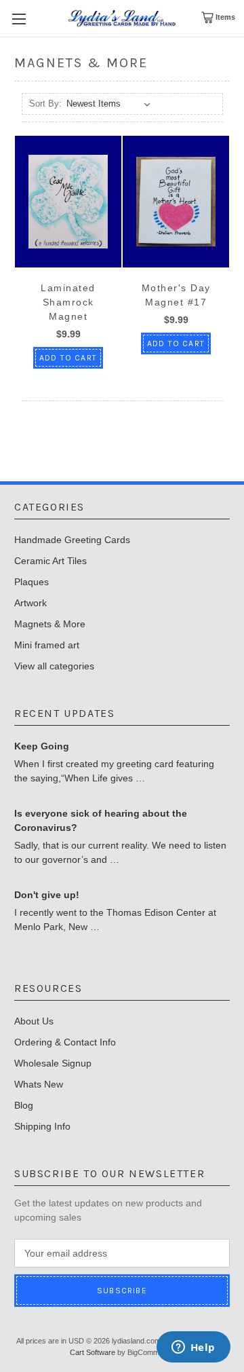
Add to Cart (68, 358)
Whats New (38, 1084)
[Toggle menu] (18, 18)
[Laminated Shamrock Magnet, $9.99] (68, 201)
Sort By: (45, 103)
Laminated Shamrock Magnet (68, 302)
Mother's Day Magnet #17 (176, 295)
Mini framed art (46, 644)
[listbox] (110, 104)
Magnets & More (49, 623)
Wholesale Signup (53, 1063)
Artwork (30, 602)
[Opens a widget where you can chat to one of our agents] (193, 1348)
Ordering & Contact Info (65, 1042)
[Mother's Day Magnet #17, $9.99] (176, 201)
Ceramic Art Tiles (50, 560)
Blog (23, 1105)
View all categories (54, 666)
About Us (34, 1021)
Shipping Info (42, 1126)
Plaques (31, 581)
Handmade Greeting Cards (72, 539)
